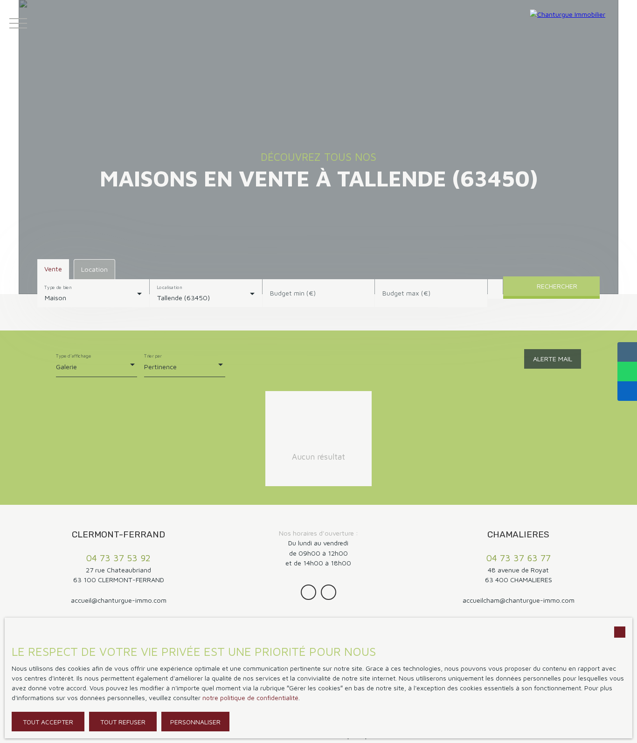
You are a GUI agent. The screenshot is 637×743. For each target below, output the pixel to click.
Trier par (153, 355)
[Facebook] (328, 592)
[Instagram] (308, 592)
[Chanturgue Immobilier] (581, 23)
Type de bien (57, 286)
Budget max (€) (406, 293)
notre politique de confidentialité (250, 698)
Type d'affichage (73, 355)
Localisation (170, 286)
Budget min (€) (293, 293)
